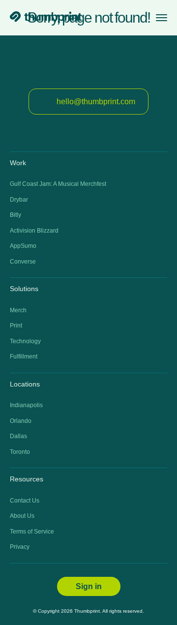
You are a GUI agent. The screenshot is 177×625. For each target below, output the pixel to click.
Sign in (89, 586)
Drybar (19, 199)
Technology (25, 341)
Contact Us (24, 500)
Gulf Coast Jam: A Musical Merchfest (58, 183)
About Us (22, 515)
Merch (18, 310)
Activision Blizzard (34, 230)
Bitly (15, 214)
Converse (23, 261)
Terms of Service (32, 531)
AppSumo (23, 245)
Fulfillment (23, 356)
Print (16, 325)
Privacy (20, 546)
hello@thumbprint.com (96, 101)
